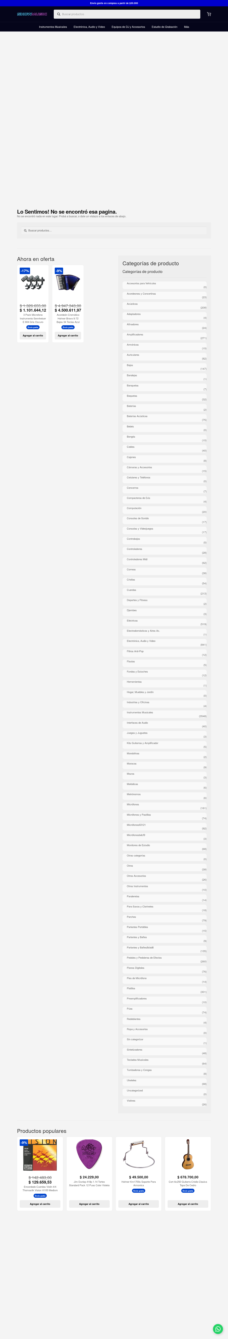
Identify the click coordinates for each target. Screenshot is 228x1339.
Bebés (130, 426)
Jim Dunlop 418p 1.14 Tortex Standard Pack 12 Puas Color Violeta (89, 1183)
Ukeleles (131, 1080)
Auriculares (133, 354)
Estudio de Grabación (164, 27)
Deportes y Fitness (137, 600)
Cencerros (132, 487)
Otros (130, 865)
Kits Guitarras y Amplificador (142, 743)
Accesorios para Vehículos (141, 283)
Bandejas (132, 375)
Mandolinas (133, 753)
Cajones (131, 457)
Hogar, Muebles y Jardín (140, 692)
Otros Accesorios (136, 875)
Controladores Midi (137, 559)
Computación (134, 508)
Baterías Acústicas (137, 416)
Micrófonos (133, 804)
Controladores (134, 549)
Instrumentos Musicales (53, 27)
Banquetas (133, 385)
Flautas (131, 661)
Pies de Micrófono (137, 978)
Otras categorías (136, 855)
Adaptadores (134, 314)
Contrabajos (133, 538)
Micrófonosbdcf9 (136, 835)
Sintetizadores (134, 1049)
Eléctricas (132, 620)
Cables (131, 446)
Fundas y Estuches (137, 671)
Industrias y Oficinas (138, 702)
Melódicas (132, 784)
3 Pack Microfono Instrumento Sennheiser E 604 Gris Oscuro (33, 318)
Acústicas (132, 303)
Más (186, 27)
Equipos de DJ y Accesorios (128, 27)
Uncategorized (135, 1090)
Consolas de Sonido (138, 518)
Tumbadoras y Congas (139, 1070)
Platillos (131, 988)
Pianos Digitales (135, 967)
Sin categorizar (135, 1039)
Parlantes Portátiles (137, 927)
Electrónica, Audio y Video (89, 27)
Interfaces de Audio (137, 722)
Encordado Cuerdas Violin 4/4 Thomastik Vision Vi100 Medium (40, 1188)
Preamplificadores (137, 998)
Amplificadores (135, 334)
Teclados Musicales (138, 1059)
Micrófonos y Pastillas (139, 814)
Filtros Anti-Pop (135, 651)
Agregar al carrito (33, 335)
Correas (131, 569)
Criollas (131, 579)
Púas (130, 1008)
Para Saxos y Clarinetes (140, 906)
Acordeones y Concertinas (141, 293)
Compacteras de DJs (138, 498)
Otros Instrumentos (137, 886)
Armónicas (133, 344)
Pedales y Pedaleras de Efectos (144, 957)
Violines (131, 1100)
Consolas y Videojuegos (140, 528)
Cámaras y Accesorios (139, 467)
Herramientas (134, 681)
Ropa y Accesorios (137, 1029)
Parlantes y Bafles (137, 937)
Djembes (132, 610)
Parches (131, 916)
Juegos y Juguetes (137, 732)
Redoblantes (134, 1019)
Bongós (131, 436)
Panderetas (133, 896)
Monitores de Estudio (138, 845)
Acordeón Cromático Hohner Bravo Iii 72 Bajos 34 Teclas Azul (68, 318)
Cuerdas (131, 590)
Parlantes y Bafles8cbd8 (140, 947)
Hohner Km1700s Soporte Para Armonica (139, 1183)
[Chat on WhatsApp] (218, 1329)
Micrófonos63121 (136, 824)
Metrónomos (134, 794)
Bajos (130, 365)
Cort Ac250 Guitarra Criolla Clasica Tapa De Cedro (188, 1183)
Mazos (130, 773)
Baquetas (132, 395)
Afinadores (133, 324)
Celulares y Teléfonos (138, 477)
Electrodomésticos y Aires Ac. (143, 630)
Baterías (131, 406)
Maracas (132, 763)
